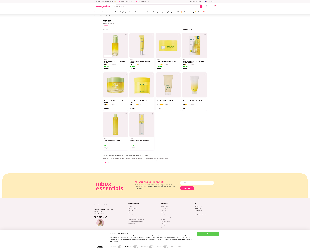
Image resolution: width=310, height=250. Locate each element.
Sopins (163, 219)
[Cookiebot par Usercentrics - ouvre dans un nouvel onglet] (99, 247)
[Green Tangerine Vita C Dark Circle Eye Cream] (141, 45)
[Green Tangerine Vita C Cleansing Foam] (194, 84)
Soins (116, 12)
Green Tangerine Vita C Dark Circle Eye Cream (140, 62)
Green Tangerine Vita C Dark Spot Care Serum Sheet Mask (193, 62)
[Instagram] (95, 217)
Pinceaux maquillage (166, 217)
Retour (129, 212)
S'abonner (187, 188)
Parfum (149, 12)
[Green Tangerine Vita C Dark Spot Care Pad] (141, 84)
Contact (130, 206)
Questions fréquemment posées (136, 219)
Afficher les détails (176, 246)
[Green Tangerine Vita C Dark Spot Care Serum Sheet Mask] (194, 45)
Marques (97, 12)
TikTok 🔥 (179, 12)
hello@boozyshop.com (200, 215)
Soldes (111, 12)
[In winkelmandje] (124, 54)
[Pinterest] (97, 217)
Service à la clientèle (133, 203)
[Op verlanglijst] (126, 35)
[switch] (135, 246)
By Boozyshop (170, 12)
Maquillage (123, 12)
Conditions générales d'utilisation (136, 221)
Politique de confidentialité (134, 217)
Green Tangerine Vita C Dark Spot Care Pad (140, 101)
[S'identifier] (206, 6)
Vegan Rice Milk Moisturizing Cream (166, 100)
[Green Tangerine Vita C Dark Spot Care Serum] (115, 45)
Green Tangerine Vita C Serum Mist (139, 140)
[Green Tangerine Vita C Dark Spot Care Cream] (115, 84)
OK (208, 234)
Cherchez (201, 6)
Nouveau (104, 12)
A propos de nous (132, 208)
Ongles (163, 12)
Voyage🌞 (193, 12)
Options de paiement (133, 214)
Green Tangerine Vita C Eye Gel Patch (167, 61)
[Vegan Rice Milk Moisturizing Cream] (168, 84)
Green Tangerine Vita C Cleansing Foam (193, 100)
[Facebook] (103, 217)
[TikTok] (106, 217)
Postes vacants (131, 223)
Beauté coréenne (140, 12)
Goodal (106, 59)
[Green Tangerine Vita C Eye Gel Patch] (168, 45)
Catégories (164, 203)
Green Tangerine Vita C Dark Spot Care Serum (114, 62)
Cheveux (130, 12)
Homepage (97, 15)
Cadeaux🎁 (201, 12)
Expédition (130, 210)
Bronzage (156, 12)
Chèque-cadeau (165, 206)
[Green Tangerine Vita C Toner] (115, 124)
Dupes (186, 12)
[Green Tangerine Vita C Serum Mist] (141, 124)
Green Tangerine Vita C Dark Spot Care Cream (114, 101)
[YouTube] (100, 217)
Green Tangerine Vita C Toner (112, 140)
